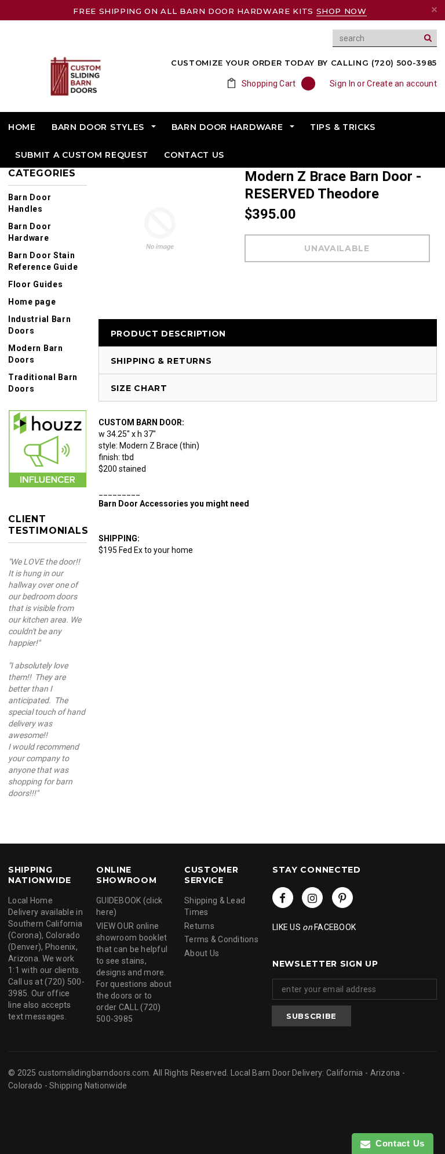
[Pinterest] (342, 897)
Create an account (402, 83)
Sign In (342, 83)
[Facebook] (282, 897)
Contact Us (397, 1143)
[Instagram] (312, 897)
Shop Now (341, 11)
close (434, 9)
